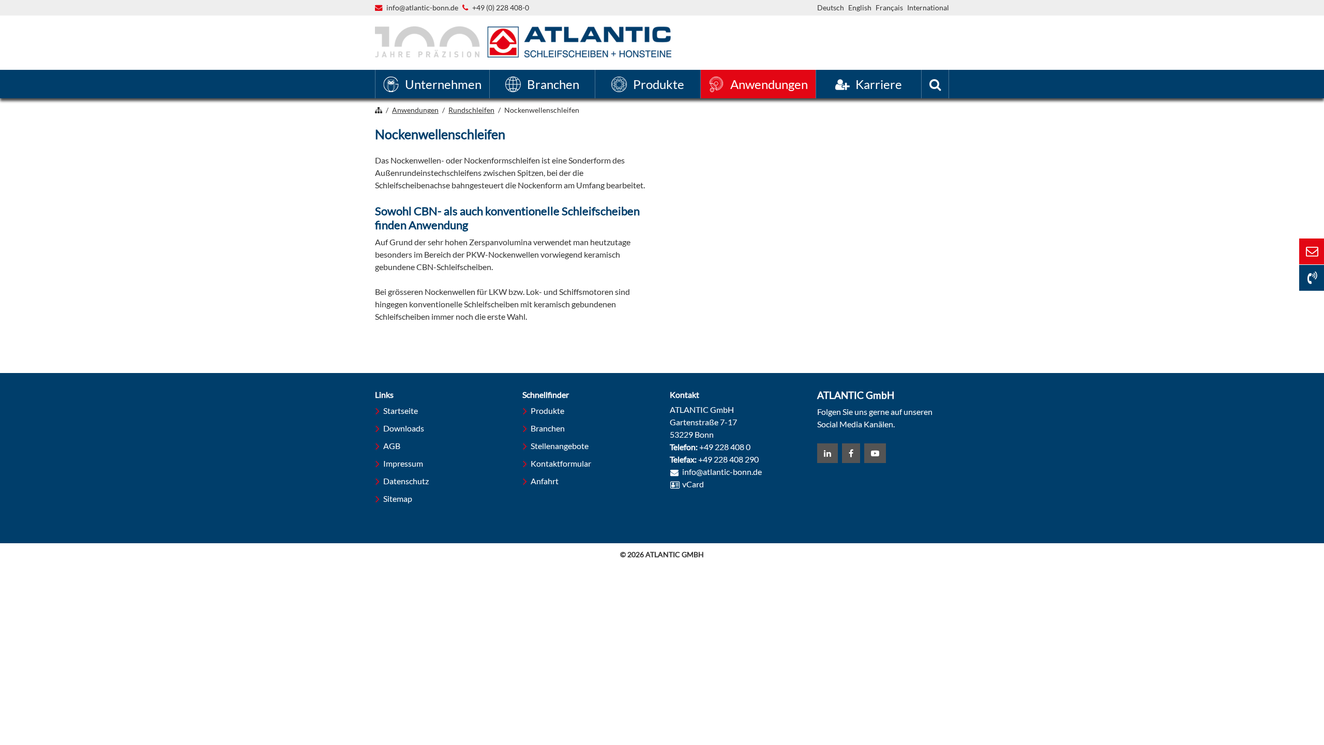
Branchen (548, 428)
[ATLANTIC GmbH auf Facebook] (851, 453)
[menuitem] (432, 84)
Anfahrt (545, 481)
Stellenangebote (560, 446)
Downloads (403, 428)
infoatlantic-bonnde (422, 8)
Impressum (403, 463)
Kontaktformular (561, 463)
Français (889, 7)
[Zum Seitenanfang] (1259, 697)
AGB (391, 446)
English (859, 7)
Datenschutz (406, 481)
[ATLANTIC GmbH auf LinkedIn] (827, 453)
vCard (693, 484)
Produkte (547, 410)
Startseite (400, 410)
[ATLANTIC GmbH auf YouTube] (875, 453)
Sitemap (397, 498)
